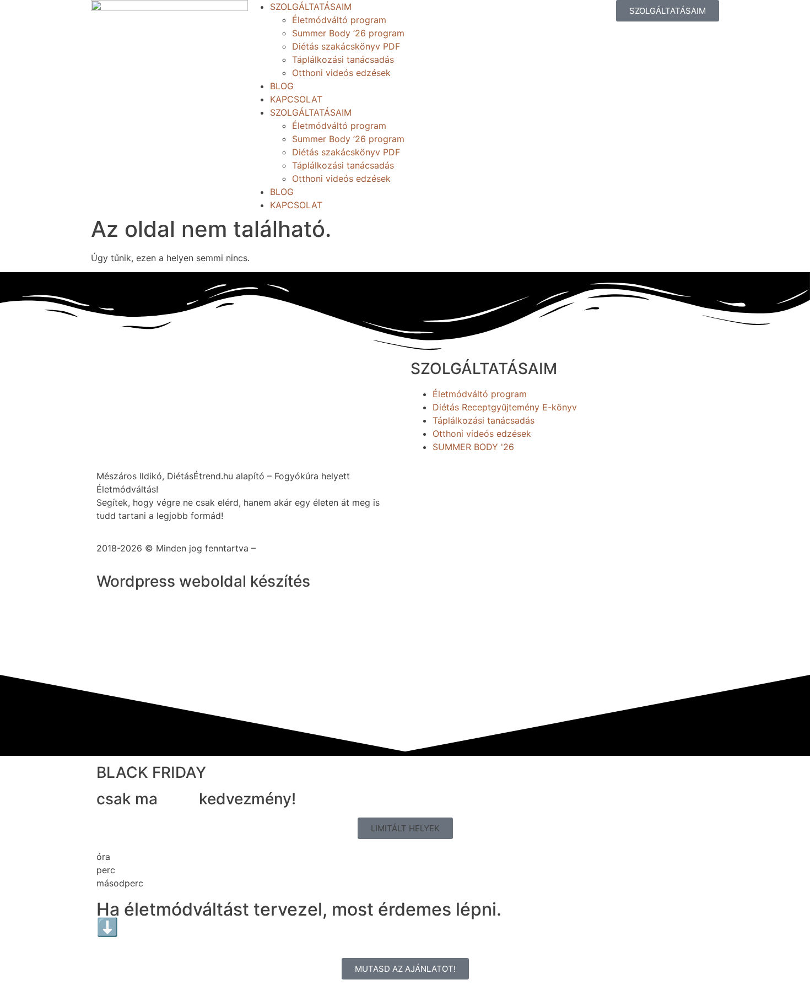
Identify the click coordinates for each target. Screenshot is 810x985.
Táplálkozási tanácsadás (343, 59)
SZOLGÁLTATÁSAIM (311, 6)
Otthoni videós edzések (341, 72)
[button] (405, 828)
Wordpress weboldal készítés (203, 581)
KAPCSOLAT (296, 99)
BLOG (282, 85)
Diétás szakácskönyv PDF (346, 46)
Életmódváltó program (339, 19)
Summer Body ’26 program (348, 33)
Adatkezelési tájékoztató (310, 548)
